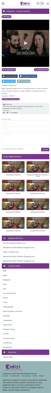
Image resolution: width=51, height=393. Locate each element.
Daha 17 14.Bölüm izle (11, 252)
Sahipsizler (10, 11)
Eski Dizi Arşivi (8, 357)
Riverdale (6, 316)
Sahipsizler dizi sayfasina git (11, 99)
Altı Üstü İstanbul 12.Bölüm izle (14, 243)
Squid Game (7, 325)
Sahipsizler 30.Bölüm (23, 11)
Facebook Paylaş (29, 76)
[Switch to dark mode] (40, 3)
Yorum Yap (25, 81)
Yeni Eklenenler (14, 376)
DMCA (35, 376)
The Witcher (7, 343)
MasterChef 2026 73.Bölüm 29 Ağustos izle (19, 261)
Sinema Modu (11, 76)
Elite (4, 289)
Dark (4, 284)
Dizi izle (5, 376)
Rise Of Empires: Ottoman (12, 311)
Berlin (5, 275)
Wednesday (7, 347)
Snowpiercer (7, 320)
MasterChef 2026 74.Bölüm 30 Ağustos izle (19, 257)
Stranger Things (9, 329)
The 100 (6, 334)
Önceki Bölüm (9, 70)
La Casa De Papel (9, 293)
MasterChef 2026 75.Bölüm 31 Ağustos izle (18, 248)
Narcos (5, 298)
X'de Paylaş (10, 81)
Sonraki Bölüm (40, 70)
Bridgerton (7, 280)
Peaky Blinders (8, 307)
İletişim (41, 376)
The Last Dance (8, 338)
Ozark (5, 302)
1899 (4, 271)
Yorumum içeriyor (13, 149)
